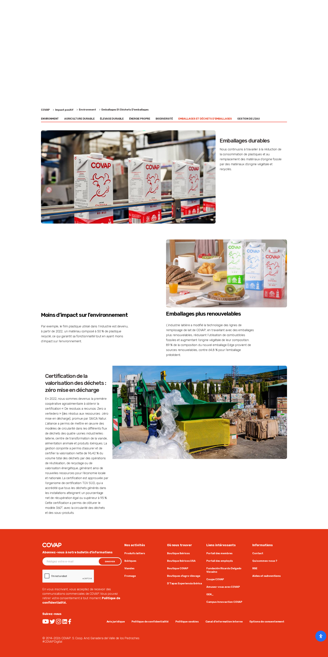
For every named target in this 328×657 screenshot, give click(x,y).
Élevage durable (112, 118)
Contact (257, 553)
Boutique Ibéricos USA (181, 560)
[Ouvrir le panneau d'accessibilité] (320, 636)
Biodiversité (164, 118)
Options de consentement (266, 621)
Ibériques (130, 560)
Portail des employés (219, 560)
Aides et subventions (266, 575)
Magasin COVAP (228, 4)
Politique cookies (187, 621)
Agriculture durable (79, 118)
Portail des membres (219, 553)
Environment (50, 118)
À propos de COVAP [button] (55, 16)
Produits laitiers (134, 553)
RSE (254, 568)
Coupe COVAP (215, 579)
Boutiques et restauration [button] (226, 16)
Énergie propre (139, 118)
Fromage (130, 575)
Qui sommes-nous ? (264, 560)
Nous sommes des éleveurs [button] (115, 16)
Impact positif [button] (152, 16)
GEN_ (209, 594)
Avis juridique (116, 621)
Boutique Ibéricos (178, 553)
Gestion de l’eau (248, 118)
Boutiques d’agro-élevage (183, 575)
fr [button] (280, 4)
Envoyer (110, 561)
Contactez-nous (264, 4)
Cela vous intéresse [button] (184, 16)
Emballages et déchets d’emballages (205, 118)
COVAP (45, 109)
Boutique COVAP (177, 568)
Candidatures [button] (264, 16)
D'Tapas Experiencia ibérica (184, 583)
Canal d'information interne (224, 621)
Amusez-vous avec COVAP (223, 586)
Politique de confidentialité (150, 621)
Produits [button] (82, 16)
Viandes (129, 568)
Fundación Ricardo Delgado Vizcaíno (223, 570)
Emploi (245, 4)
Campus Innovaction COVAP (224, 601)
